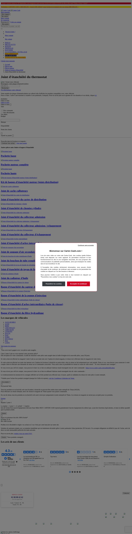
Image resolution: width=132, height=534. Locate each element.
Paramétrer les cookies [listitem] (54, 284)
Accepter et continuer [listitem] (78, 284)
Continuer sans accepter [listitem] (86, 245)
